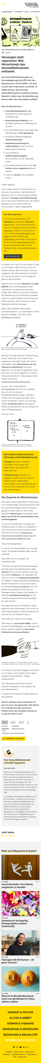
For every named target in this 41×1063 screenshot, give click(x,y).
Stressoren (8, 230)
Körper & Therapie (20, 1023)
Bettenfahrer (23, 242)
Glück (27, 12)
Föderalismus (9, 239)
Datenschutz (18, 1052)
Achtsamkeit (35, 12)
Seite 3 (21, 722)
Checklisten (18, 12)
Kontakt (8, 1052)
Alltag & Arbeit (20, 1017)
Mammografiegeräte (21, 586)
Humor (12, 733)
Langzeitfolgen (7, 12)
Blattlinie (6, 1054)
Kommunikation (19, 733)
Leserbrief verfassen (15, 738)
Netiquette (22, 1057)
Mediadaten (31, 1054)
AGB (14, 1057)
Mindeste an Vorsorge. (10, 317)
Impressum (29, 1052)
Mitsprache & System (18, 728)
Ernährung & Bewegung (20, 1029)
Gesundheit (5, 733)
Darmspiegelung (8, 389)
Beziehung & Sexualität (20, 1034)
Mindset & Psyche (20, 1012)
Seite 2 (13, 722)
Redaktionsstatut (18, 1054)
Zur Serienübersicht (12, 256)
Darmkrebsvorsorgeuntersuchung (15, 381)
